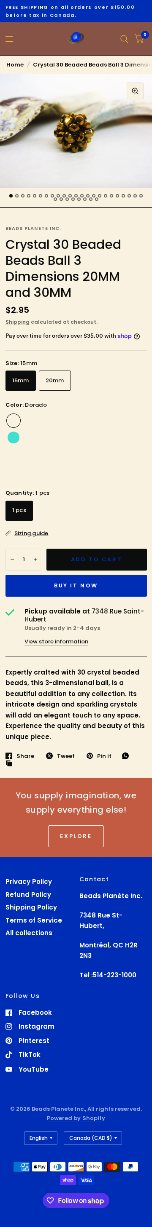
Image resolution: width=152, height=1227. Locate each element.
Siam (132, 421)
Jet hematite (64, 471)
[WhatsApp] (127, 755)
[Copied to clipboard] (10, 764)
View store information (56, 641)
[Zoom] (135, 91)
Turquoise (13, 437)
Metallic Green (81, 471)
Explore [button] (76, 836)
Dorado (13, 421)
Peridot (115, 454)
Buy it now (76, 585)
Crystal (98, 437)
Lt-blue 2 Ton (30, 454)
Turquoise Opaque (81, 437)
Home (15, 65)
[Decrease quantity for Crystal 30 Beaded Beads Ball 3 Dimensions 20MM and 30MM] (12, 559)
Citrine (64, 454)
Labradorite (64, 421)
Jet (47, 421)
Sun (47, 454)
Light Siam (30, 471)
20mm (55, 380)
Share (25, 755)
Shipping (17, 321)
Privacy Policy (28, 881)
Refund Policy (28, 894)
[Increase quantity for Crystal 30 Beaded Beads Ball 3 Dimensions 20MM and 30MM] (35, 559)
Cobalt (13, 454)
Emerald (115, 437)
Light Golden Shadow (98, 421)
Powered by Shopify (76, 1118)
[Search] (124, 39)
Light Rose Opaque (81, 421)
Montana (30, 421)
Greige (64, 437)
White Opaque (115, 421)
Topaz (47, 471)
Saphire (132, 437)
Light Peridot (98, 471)
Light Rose (47, 437)
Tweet (66, 755)
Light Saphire (132, 454)
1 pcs (19, 510)
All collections (28, 932)
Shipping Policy (31, 907)
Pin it (104, 755)
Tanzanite (30, 437)
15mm (20, 380)
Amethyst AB (13, 471)
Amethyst (81, 454)
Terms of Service (33, 920)
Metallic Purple (98, 454)
